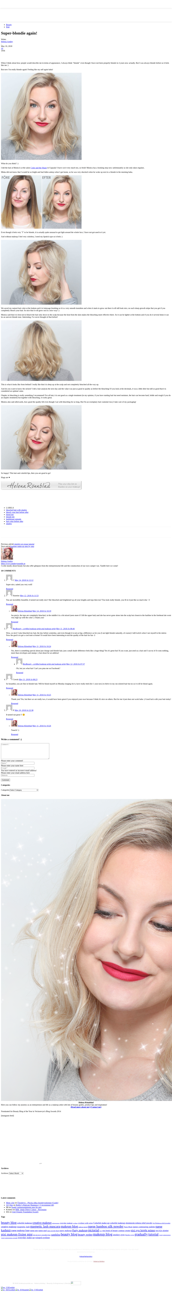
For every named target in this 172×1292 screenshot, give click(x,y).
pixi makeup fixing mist (16, 1234)
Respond (9, 589)
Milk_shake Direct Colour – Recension (30, 1210)
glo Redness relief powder (161, 1223)
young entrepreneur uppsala (9, 1238)
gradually (141, 1234)
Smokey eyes (129, 1235)
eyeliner (75, 1223)
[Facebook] (5, 54)
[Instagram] (21, 1267)
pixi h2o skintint (162, 1230)
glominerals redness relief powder (139, 1223)
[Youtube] (42, 1267)
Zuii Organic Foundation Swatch (25, 1212)
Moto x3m (10, 1203)
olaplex (9, 524)
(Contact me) (95, 1107)
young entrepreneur (165, 1235)
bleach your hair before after (17, 512)
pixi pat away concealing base (42, 1235)
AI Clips (9, 1205)
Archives (4, 1173)
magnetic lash (23, 1226)
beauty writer (85, 1234)
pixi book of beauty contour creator (116, 1230)
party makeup (66, 1230)
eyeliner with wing (85, 1223)
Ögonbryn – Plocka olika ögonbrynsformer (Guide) (37, 1203)
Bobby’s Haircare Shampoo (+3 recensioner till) (35, 1205)
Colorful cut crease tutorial (23, 544)
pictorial (93, 1230)
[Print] (41, 54)
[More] (50, 54)
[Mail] (28, 1267)
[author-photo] (7, 559)
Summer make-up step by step (22, 546)
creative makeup (42, 1222)
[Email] (32, 54)
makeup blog (69, 1226)
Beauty (9, 25)
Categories (5, 790)
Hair (8, 27)
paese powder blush (53, 1231)
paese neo (34, 1230)
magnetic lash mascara (45, 1226)
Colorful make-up (101, 1223)
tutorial (153, 1234)
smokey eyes (119, 1234)
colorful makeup (24, 1223)
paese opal (42, 1230)
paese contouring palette (144, 1226)
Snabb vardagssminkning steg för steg (26, 1207)
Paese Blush (128, 1227)
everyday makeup (66, 1223)
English (12, 1287)
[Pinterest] (23, 54)
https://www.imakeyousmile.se (13, 563)
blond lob (10, 514)
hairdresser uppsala (13, 519)
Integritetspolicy (86, 1256)
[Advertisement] (30, 500)
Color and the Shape (39, 168)
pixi (101, 1231)
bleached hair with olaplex (16, 510)
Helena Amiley (7, 42)
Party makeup (80, 1230)
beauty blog (8, 1222)
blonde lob (10, 517)
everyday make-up (26, 1237)
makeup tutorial (83, 1227)
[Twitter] (14, 54)
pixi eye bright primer (143, 1230)
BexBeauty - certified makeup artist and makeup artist (34, 629)
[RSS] (35, 1267)
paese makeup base (20, 1230)
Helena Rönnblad (25, 611)
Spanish (26, 1290)
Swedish (11, 1290)
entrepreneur (56, 1223)
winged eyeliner (42, 1237)
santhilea (55, 1234)
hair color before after (14, 521)
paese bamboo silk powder (105, 1226)
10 (2, 48)
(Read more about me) (80, 1107)
